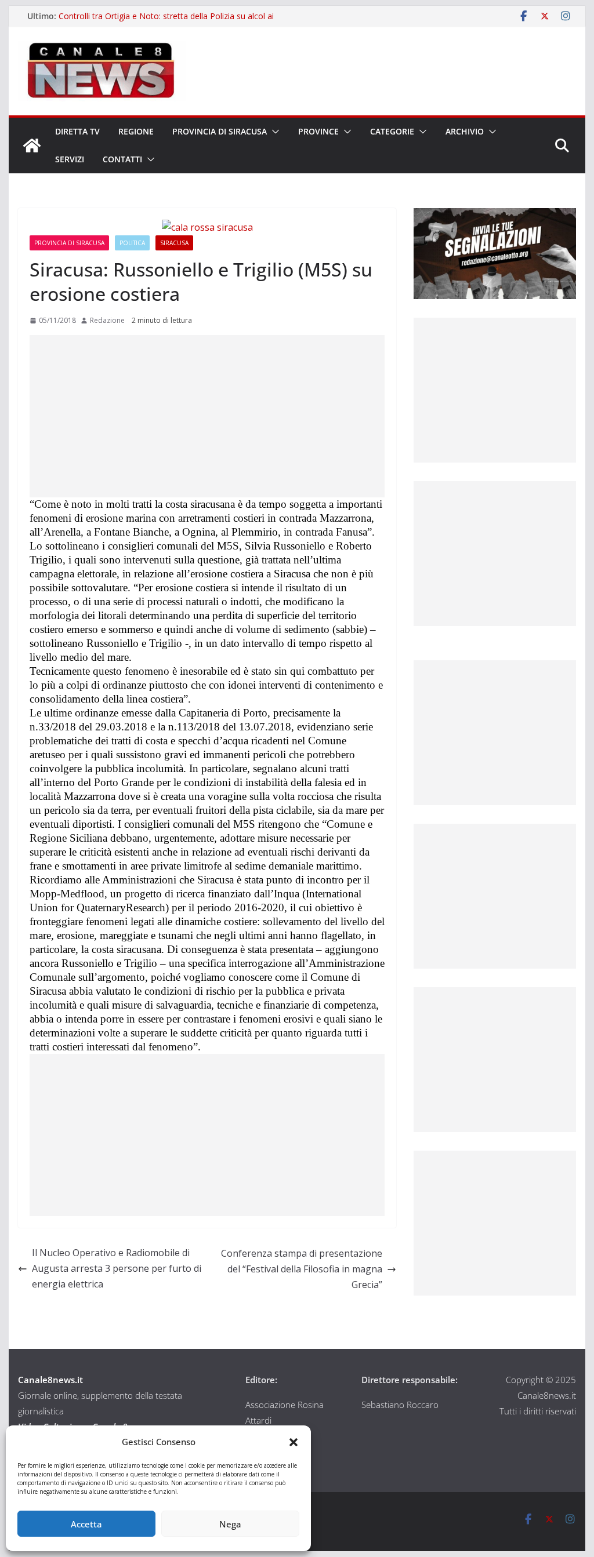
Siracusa (174, 243)
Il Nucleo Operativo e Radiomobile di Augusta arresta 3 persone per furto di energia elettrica (116, 1268)
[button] (293, 1442)
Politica (132, 243)
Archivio (465, 131)
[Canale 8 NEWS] (32, 145)
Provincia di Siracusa (219, 131)
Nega (230, 1524)
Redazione (107, 320)
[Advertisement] (207, 416)
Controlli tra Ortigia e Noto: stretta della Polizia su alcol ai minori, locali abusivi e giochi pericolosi (166, 21)
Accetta (86, 1524)
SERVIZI (69, 159)
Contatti (122, 159)
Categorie (392, 131)
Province (318, 131)
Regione (136, 131)
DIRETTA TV (77, 131)
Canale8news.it (50, 1379)
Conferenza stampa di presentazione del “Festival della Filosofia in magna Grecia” (301, 1269)
